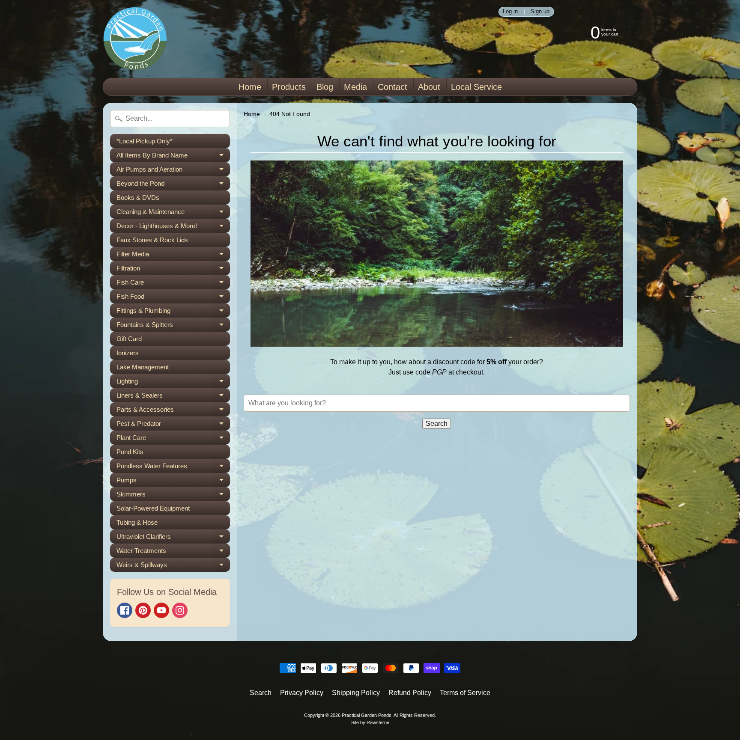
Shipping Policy (356, 692)
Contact (392, 87)
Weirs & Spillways (173, 566)
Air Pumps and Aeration (173, 171)
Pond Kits (129, 451)
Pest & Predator (173, 425)
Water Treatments (173, 552)
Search (261, 692)
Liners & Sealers (173, 397)
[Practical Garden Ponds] (135, 39)
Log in (510, 12)
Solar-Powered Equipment (153, 508)
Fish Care (173, 284)
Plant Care (173, 439)
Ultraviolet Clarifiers (173, 538)
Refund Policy (409, 692)
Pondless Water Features (173, 467)
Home (250, 87)
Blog (324, 87)
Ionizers (127, 353)
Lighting (173, 382)
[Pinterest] (143, 610)
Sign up (540, 12)
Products (289, 87)
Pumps (173, 481)
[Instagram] (180, 610)
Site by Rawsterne (370, 722)
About (429, 87)
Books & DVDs (137, 197)
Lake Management (142, 367)
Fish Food (173, 298)
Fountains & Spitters (173, 326)
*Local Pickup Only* (144, 141)
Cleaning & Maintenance (173, 213)
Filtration (173, 269)
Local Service (476, 87)
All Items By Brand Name (173, 157)
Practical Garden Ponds (366, 715)
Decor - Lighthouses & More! (173, 227)
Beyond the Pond (173, 185)
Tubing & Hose (137, 522)
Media (355, 87)
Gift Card (129, 338)
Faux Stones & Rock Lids (152, 240)
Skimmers (173, 495)
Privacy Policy (301, 692)
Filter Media (173, 255)
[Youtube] (161, 610)
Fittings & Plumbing (173, 312)
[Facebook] (124, 610)
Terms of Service (465, 692)
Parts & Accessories (173, 411)
